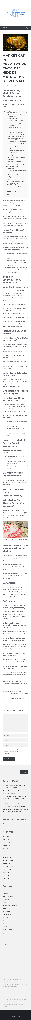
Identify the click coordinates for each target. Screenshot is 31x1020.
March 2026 (6, 842)
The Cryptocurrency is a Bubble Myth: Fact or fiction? (15, 567)
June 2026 (6, 836)
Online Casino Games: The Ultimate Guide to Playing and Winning (15, 576)
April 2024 (6, 878)
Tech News (6, 939)
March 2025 (6, 854)
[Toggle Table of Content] (25, 112)
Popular (5, 927)
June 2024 (6, 872)
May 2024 (6, 875)
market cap (9, 361)
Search (5, 769)
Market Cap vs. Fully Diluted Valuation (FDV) (17, 139)
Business (5, 893)
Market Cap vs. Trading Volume (18, 141)
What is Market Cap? (15, 118)
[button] (27, 28)
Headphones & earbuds (10, 905)
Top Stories (6, 945)
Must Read (6, 924)
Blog (6, 691)
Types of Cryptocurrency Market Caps (16, 128)
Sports (5, 936)
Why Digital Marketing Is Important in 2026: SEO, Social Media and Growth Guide (14, 798)
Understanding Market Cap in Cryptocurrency (16, 115)
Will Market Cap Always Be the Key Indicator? (17, 171)
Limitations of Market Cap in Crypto (15, 147)
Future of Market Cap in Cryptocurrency (11, 167)
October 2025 (7, 845)
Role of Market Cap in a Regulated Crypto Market (16, 175)
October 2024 (7, 863)
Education (6, 899)
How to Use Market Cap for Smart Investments (17, 158)
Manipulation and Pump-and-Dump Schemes (17, 151)
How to (5, 908)
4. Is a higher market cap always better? (18, 192)
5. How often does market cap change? (17, 195)
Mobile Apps (6, 918)
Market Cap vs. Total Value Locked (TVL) (17, 144)
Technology (6, 942)
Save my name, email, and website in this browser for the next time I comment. (15, 751)
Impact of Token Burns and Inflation (17, 154)
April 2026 (6, 839)
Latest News (17, 691)
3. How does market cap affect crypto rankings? (17, 188)
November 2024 (8, 860)
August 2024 (7, 869)
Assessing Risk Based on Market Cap (16, 162)
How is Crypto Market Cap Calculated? (16, 121)
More (4, 921)
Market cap (6, 404)
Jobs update (6, 911)
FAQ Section (11, 179)
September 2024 (8, 866)
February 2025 (7, 857)
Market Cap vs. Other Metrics (16, 136)
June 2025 (6, 848)
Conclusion (10, 178)
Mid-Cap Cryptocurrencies (16, 132)
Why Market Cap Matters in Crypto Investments (17, 124)
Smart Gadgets (7, 930)
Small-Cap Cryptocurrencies (17, 134)
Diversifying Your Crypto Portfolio (17, 164)
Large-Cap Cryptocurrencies (17, 130)
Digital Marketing (8, 896)
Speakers (5, 933)
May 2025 (6, 851)
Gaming (10, 691)
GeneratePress (15, 1016)
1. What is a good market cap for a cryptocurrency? (18, 182)
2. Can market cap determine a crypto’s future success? (17, 185)
